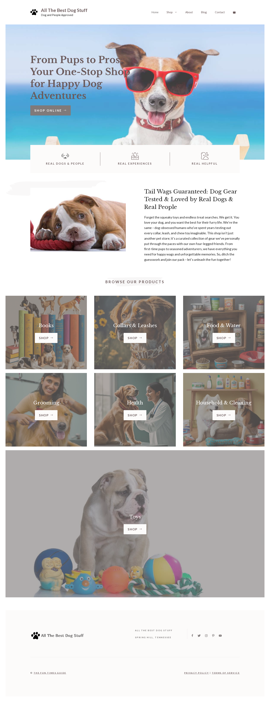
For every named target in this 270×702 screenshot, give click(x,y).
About (189, 12)
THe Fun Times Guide (50, 672)
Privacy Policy (196, 672)
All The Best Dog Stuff (64, 10)
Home (155, 12)
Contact (220, 12)
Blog (204, 12)
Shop (170, 12)
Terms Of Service (226, 672)
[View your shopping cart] (234, 12)
